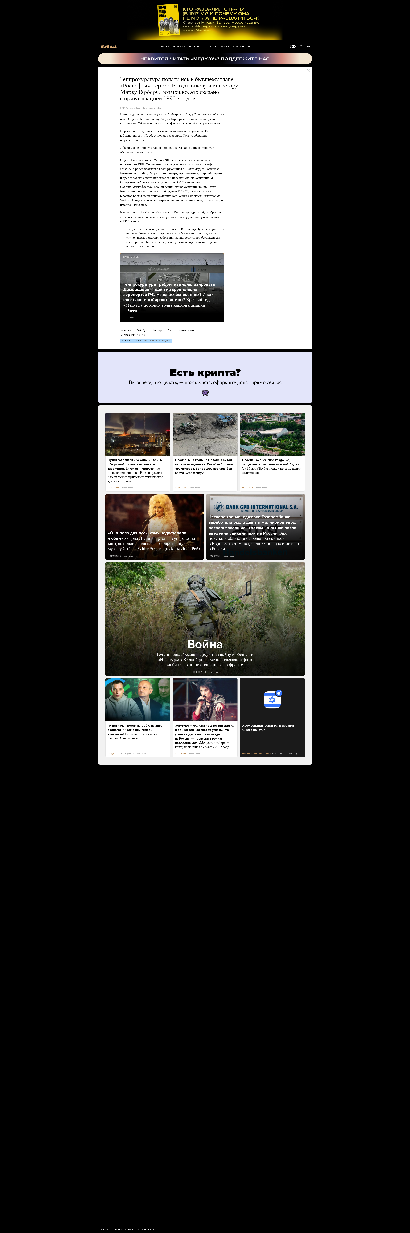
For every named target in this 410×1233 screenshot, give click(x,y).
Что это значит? (142, 1229)
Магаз (225, 46)
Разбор (194, 46)
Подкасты (210, 46)
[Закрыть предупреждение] (308, 1229)
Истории (179, 46)
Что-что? (141, 334)
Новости (163, 46)
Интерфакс (157, 108)
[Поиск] (301, 46)
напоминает (128, 164)
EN (308, 46)
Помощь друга (243, 46)
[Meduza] (108, 46)
